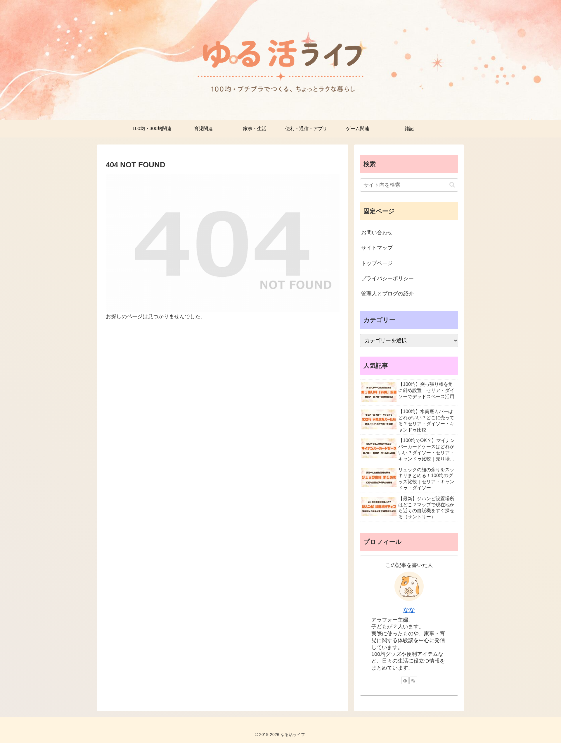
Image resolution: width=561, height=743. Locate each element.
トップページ (377, 263)
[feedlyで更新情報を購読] (405, 680)
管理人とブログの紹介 (387, 294)
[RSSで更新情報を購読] (413, 680)
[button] (452, 184)
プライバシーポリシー (387, 278)
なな (409, 610)
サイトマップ (377, 248)
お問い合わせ (377, 232)
